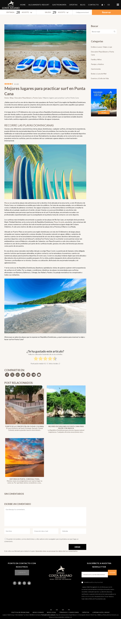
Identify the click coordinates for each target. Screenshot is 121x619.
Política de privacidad (20, 612)
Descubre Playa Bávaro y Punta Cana (28, 98)
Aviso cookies (38, 612)
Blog (11, 98)
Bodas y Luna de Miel (98, 74)
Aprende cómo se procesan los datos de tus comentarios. (56, 551)
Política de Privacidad (88, 596)
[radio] (36, 359)
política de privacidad (96, 582)
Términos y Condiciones (69, 612)
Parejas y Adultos (97, 64)
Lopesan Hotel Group (101, 612)
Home (6, 98)
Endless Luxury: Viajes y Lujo (101, 47)
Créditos (85, 612)
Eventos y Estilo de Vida (100, 78)
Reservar (106, 12)
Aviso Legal (51, 612)
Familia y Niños (96, 59)
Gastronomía (96, 69)
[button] (7, 375)
